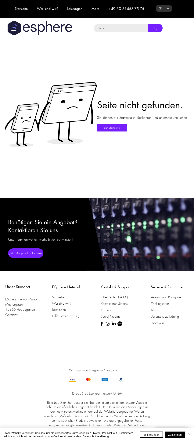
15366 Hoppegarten (20, 309)
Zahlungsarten (160, 303)
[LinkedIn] (113, 323)
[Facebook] (101, 323)
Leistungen (59, 309)
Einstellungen (151, 434)
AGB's (155, 310)
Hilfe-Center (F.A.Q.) (65, 316)
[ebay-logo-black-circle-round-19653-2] (119, 323)
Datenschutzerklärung (95, 436)
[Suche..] (155, 28)
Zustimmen (175, 434)
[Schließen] (189, 434)
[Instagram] (107, 323)
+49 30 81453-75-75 (126, 8)
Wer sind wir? (61, 303)
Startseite (58, 297)
